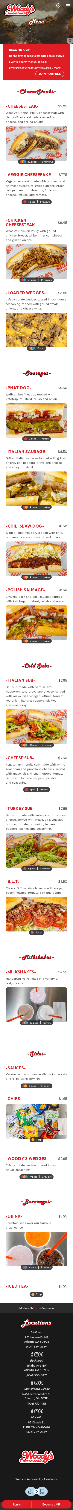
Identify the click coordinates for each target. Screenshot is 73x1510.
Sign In (16, 1504)
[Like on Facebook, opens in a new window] (32, 1355)
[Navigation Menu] (68, 5)
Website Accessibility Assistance (36, 1479)
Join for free (50, 74)
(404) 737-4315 (37, 1403)
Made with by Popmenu (28, 1307)
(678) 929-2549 (36, 1432)
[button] (36, 131)
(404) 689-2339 (36, 1347)
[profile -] (58, 5)
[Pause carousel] (70, 41)
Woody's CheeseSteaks (36, 1456)
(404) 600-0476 (36, 1375)
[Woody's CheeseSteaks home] (20, 9)
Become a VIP (51, 1504)
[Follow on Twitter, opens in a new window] (41, 1355)
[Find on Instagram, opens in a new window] (36, 1355)
